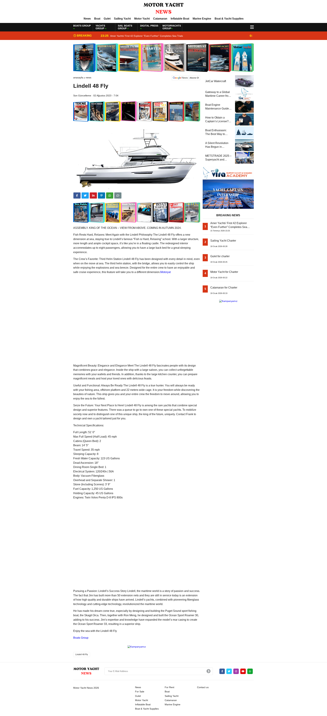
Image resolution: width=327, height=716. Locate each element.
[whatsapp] (250, 671)
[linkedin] (93, 195)
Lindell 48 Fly (81, 654)
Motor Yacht (142, 18)
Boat (97, 18)
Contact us (203, 687)
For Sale (139, 691)
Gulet (107, 18)
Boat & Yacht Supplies (229, 18)
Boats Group (80, 637)
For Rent (169, 687)
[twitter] (85, 195)
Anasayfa (78, 77)
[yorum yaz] (118, 195)
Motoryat (165, 272)
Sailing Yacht (122, 18)
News (87, 18)
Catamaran (160, 18)
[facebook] (77, 195)
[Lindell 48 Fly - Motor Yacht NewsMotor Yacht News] (163, 8)
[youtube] (243, 671)
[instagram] (236, 671)
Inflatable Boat (180, 18)
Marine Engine (202, 18)
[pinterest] (101, 195)
